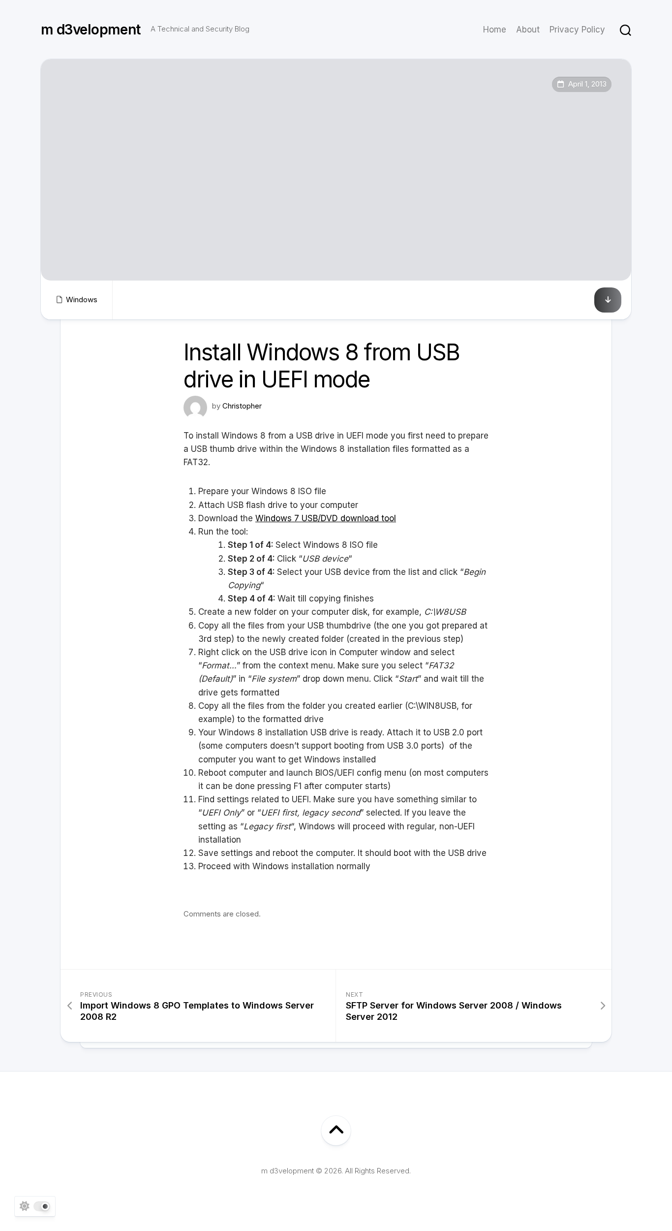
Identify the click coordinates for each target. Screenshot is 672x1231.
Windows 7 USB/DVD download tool (325, 518)
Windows (81, 299)
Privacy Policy (577, 29)
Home (494, 29)
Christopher (242, 405)
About (528, 29)
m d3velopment (91, 29)
